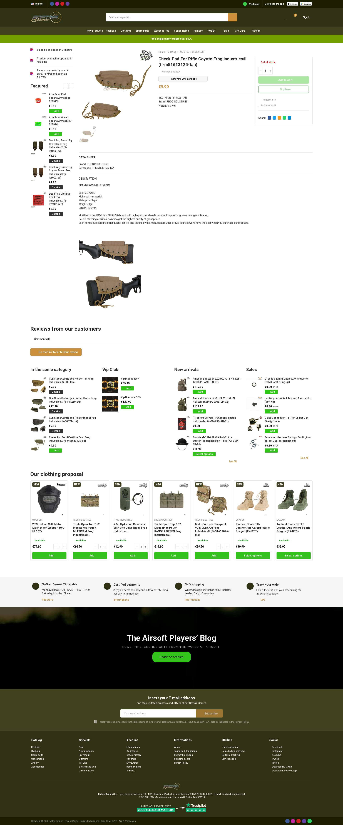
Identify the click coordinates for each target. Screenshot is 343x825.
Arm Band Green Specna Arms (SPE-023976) (60, 121)
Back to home (305, 52)
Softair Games (56, 821)
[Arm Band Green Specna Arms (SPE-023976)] (38, 124)
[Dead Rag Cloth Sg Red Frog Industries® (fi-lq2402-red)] (38, 200)
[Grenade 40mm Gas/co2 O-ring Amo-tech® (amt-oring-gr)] (254, 385)
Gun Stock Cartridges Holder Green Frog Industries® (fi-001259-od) (73, 400)
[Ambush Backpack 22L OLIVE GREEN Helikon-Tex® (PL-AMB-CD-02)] (182, 404)
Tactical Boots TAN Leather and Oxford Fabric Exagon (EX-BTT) (253, 528)
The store (47, 599)
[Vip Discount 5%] (110, 385)
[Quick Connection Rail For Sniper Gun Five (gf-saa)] (254, 424)
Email (279, 118)
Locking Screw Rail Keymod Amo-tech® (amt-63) (288, 400)
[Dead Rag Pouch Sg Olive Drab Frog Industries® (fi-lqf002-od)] (38, 147)
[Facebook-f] (52, 4)
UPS (262, 599)
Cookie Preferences (89, 821)
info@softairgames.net (233, 794)
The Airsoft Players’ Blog (171, 638)
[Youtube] (62, 4)
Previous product (301, 52)
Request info (269, 99)
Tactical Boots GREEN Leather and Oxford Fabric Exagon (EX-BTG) (293, 528)
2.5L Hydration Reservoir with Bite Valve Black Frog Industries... (130, 528)
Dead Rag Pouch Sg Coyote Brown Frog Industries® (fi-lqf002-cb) (60, 172)
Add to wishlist (268, 105)
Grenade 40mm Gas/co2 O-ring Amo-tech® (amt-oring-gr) (287, 380)
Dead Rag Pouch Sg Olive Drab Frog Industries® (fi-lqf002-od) (60, 145)
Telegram (289, 118)
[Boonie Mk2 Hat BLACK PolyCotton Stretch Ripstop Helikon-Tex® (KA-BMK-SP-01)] (182, 444)
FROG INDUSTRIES (177, 101)
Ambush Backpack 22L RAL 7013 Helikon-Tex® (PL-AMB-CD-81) (217, 380)
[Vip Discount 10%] (110, 404)
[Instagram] (57, 4)
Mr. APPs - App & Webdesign (122, 821)
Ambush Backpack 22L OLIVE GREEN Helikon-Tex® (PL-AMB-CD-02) (214, 400)
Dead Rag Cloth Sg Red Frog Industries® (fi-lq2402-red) (60, 199)
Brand (82, 164)
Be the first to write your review (58, 352)
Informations (121, 599)
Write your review (171, 71)
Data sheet (87, 157)
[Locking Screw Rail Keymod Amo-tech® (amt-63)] (254, 404)
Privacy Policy (242, 722)
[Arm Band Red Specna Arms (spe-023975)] (38, 101)
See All (233, 461)
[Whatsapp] (309, 821)
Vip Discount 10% (131, 397)
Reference (85, 168)
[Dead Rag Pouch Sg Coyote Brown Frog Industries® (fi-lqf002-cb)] (38, 173)
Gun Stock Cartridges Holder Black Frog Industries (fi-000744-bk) (72, 419)
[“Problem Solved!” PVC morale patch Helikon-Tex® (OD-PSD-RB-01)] (182, 424)
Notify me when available (184, 78)
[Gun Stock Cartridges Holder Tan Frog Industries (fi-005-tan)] (38, 385)
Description (88, 178)
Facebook (269, 118)
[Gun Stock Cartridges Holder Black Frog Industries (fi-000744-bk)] (38, 424)
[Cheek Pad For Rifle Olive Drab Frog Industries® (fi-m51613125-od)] (38, 444)
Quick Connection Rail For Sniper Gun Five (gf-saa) (286, 419)
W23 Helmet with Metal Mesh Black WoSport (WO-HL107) (48, 528)
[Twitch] (67, 4)
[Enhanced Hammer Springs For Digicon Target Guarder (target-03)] (254, 444)
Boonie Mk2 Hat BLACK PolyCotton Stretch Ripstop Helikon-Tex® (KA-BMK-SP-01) (216, 441)
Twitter (274, 118)
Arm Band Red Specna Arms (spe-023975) (60, 98)
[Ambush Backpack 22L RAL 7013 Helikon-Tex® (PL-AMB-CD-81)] (182, 385)
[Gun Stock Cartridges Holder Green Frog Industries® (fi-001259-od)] (38, 404)
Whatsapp (254, 4)
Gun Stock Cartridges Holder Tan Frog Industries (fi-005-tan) (71, 380)
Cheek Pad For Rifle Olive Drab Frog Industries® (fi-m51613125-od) (69, 439)
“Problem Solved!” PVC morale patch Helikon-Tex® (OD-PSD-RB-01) (214, 419)
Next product (310, 52)
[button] (66, 86)
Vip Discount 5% (130, 378)
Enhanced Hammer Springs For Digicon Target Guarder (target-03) (288, 439)
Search (232, 17)
